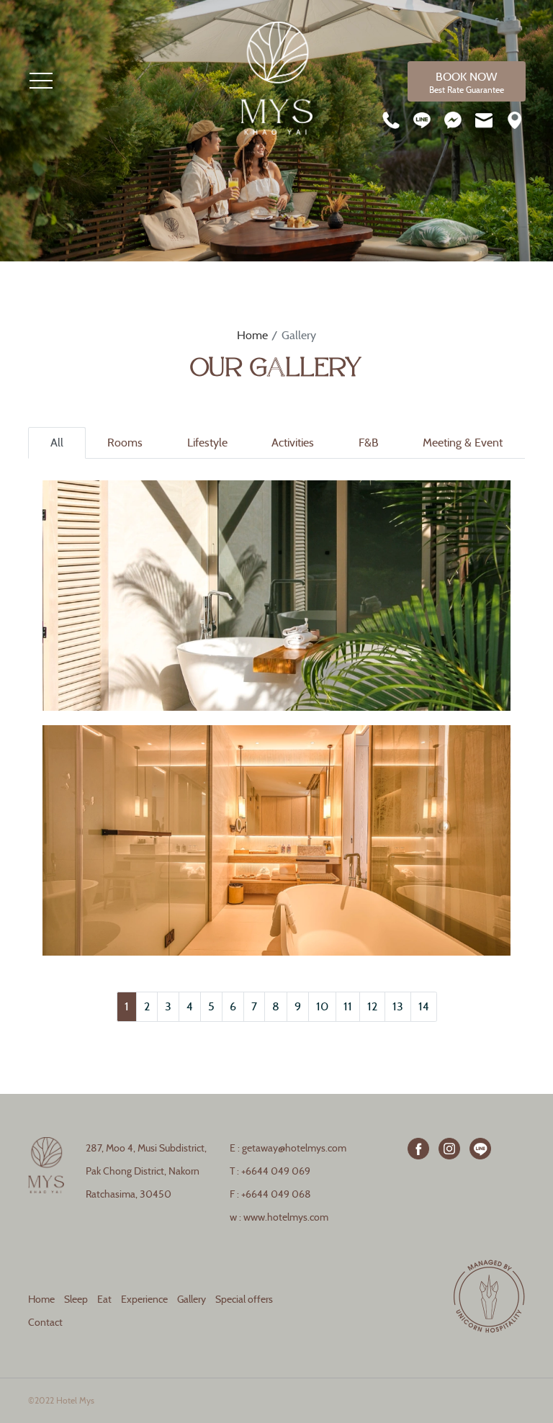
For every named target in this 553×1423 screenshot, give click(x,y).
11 (347, 1006)
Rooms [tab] (125, 442)
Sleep (76, 1299)
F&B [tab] (369, 442)
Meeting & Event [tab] (463, 442)
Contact (45, 1322)
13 (397, 1006)
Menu (41, 80)
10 (322, 1006)
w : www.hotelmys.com (279, 1217)
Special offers (244, 1299)
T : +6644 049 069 (270, 1171)
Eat (104, 1299)
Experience (144, 1299)
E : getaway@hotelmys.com (288, 1148)
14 (423, 1006)
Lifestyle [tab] (207, 442)
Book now (466, 82)
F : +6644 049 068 (270, 1194)
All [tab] (56, 442)
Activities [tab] (292, 442)
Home (252, 335)
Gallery (191, 1299)
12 (372, 1006)
